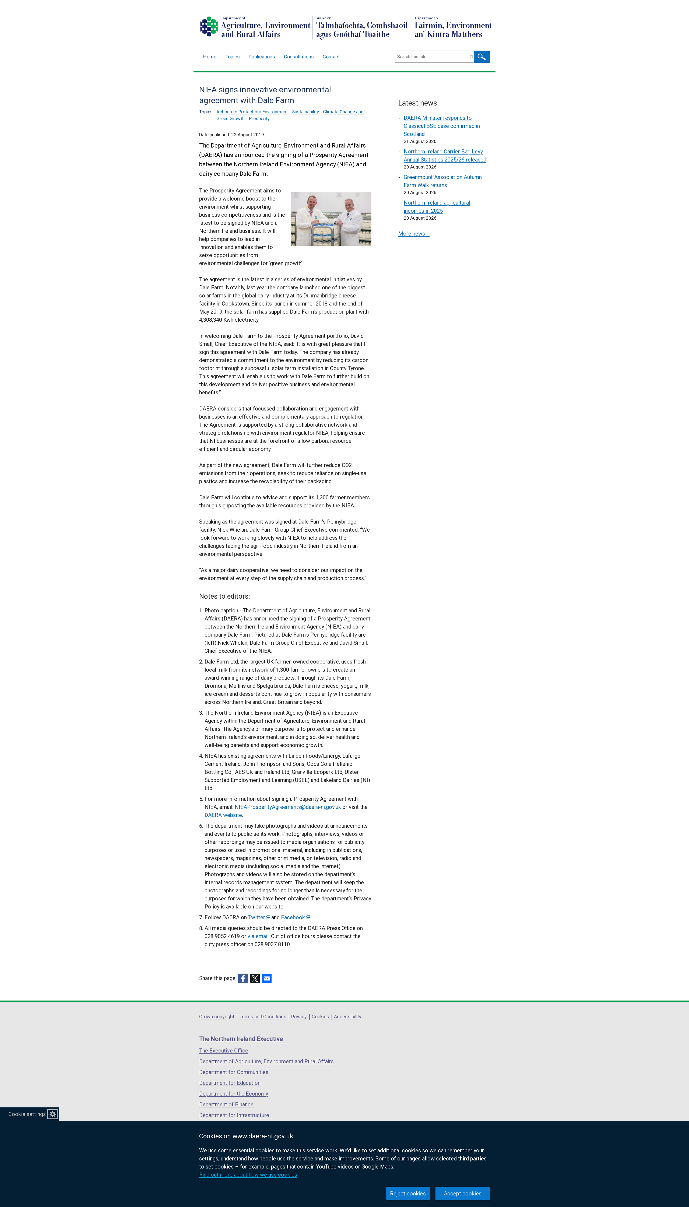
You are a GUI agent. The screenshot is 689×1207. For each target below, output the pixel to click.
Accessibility (347, 1016)
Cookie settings (27, 1114)
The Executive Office (223, 1050)
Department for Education (230, 1083)
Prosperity (259, 118)
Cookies (320, 1016)
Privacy (299, 1016)
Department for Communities (233, 1072)
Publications (262, 56)
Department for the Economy (233, 1093)
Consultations (299, 56)
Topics (232, 56)
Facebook (295, 917)
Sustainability (305, 111)
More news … (414, 233)
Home (209, 56)
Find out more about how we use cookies (248, 1174)
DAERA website (223, 815)
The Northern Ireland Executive (241, 1039)
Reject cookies (408, 1193)
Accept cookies (462, 1193)
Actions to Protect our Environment (252, 111)
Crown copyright (216, 1016)
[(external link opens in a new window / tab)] (243, 978)
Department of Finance (226, 1104)
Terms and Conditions (262, 1016)
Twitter (258, 917)
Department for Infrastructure (234, 1115)
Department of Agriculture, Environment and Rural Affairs (266, 1061)
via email (258, 936)
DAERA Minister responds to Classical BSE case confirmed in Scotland (442, 126)
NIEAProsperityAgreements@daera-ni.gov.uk (288, 807)
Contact (331, 56)
